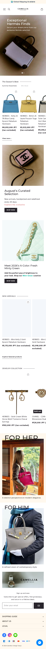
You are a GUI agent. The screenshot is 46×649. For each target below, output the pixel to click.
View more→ (7, 138)
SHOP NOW (11, 210)
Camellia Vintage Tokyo (14, 646)
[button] (4, 9)
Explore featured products (12, 357)
